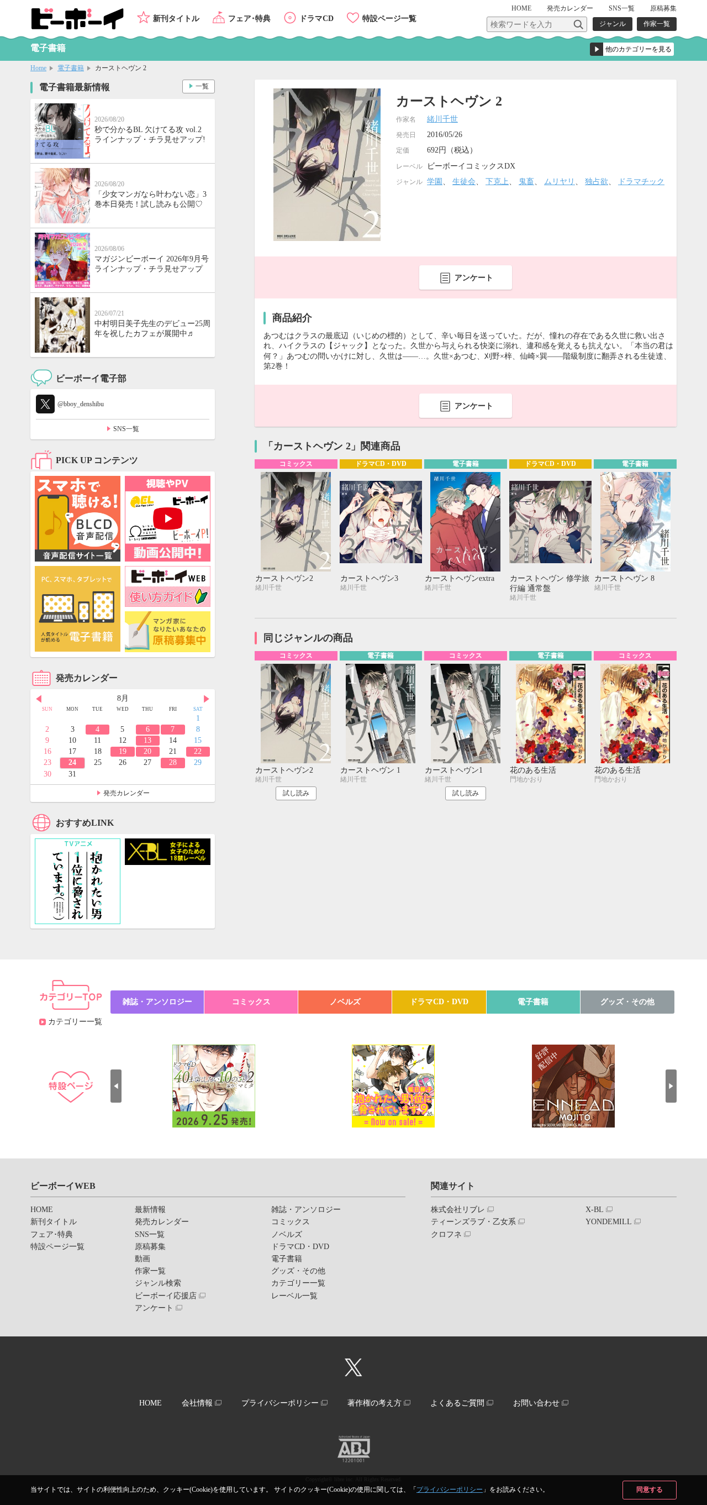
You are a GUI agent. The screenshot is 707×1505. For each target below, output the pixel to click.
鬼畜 (526, 181)
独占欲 (596, 181)
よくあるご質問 (457, 1403)
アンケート (474, 278)
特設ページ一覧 (389, 18)
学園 (434, 181)
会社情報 (197, 1403)
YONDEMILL (608, 1222)
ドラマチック (641, 181)
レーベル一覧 (294, 1296)
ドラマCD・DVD (439, 1002)
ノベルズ (345, 1002)
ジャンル (612, 24)
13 (147, 740)
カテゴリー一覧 (75, 1022)
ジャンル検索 (158, 1283)
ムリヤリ (559, 181)
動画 (142, 1259)
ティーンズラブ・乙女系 (473, 1222)
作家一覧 (656, 24)
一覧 (202, 86)
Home (38, 68)
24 (72, 762)
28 (173, 762)
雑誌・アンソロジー (157, 1002)
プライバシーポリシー (449, 1489)
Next (206, 699)
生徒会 (464, 181)
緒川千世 (442, 119)
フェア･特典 (249, 18)
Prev (38, 699)
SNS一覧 (622, 8)
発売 (570, 8)
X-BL (594, 1209)
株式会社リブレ (458, 1209)
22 (198, 751)
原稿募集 (663, 8)
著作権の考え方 (374, 1403)
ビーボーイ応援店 (166, 1296)
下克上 (497, 181)
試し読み (296, 793)
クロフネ (446, 1234)
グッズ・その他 (627, 1002)
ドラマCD (316, 18)
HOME (521, 8)
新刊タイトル (176, 18)
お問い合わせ (536, 1403)
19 (122, 751)
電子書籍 (70, 68)
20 (147, 751)
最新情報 (150, 1209)
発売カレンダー (126, 793)
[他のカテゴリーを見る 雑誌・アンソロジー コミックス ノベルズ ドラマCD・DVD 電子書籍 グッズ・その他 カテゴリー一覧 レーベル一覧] (632, 49)
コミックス (251, 1002)
